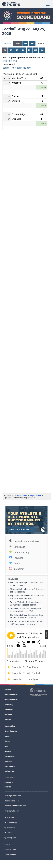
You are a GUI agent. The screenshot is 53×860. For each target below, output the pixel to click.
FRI (25, 43)
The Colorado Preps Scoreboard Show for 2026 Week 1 (27, 583)
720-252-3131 (10, 61)
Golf (6, 746)
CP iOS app (19, 547)
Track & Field (10, 726)
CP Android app (21, 552)
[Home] (11, 4)
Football (8, 689)
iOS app (10, 817)
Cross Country (11, 731)
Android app (12, 823)
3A (17, 50)
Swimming (9, 771)
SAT (32, 43)
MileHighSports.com (13, 796)
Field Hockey (10, 756)
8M (35, 50)
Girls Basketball (11, 699)
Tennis (7, 741)
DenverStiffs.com (12, 801)
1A (29, 50)
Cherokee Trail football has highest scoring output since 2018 (25, 609)
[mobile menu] (48, 4)
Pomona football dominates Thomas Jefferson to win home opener (26, 622)
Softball (8, 719)
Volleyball (9, 709)
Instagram (19, 569)
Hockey (8, 751)
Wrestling (9, 704)
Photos (8, 787)
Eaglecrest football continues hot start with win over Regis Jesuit (27, 596)
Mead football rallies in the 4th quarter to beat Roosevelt (27, 590)
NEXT (41, 43)
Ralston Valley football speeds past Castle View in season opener (25, 603)
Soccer (7, 736)
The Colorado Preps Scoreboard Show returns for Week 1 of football (27, 616)
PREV (7, 43)
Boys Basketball (11, 694)
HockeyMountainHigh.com (15, 806)
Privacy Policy (10, 854)
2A (23, 50)
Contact (8, 844)
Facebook (18, 558)
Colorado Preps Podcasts (26, 541)
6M (42, 50)
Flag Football (10, 766)
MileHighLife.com (12, 811)
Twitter (17, 563)
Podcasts (9, 782)
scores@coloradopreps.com (17, 67)
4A (11, 50)
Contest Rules (10, 849)
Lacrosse (8, 761)
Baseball (8, 714)
